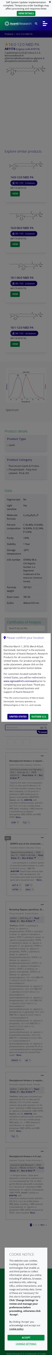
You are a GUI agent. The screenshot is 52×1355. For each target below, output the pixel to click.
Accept (26, 1337)
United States (18, 716)
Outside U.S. (39, 716)
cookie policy (16, 1329)
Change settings (26, 1344)
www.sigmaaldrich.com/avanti (20, 681)
